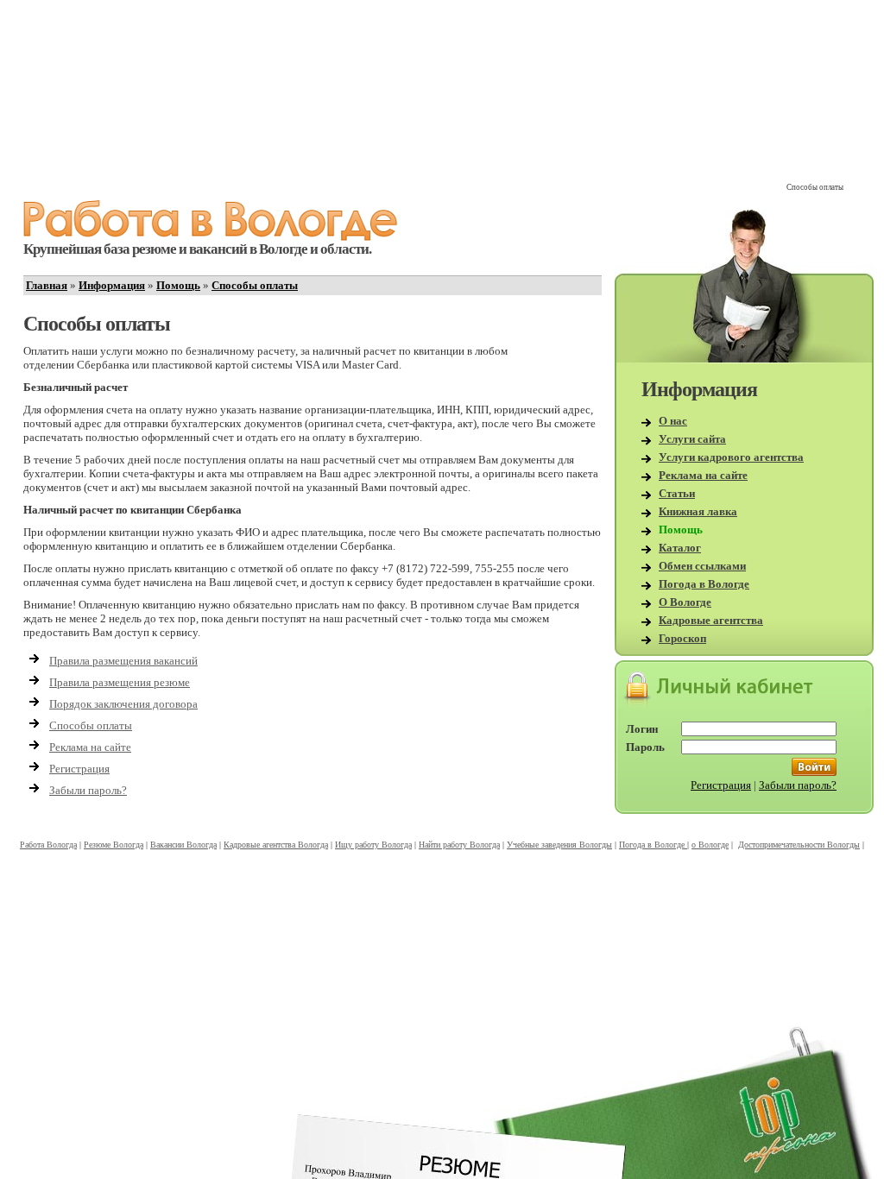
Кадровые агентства (711, 620)
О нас (673, 420)
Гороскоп (682, 638)
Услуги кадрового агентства (731, 457)
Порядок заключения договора (123, 703)
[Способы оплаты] (210, 236)
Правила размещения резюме (119, 682)
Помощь (178, 285)
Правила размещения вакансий (123, 660)
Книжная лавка (698, 511)
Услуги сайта (692, 438)
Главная (46, 285)
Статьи (677, 493)
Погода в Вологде (704, 583)
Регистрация (79, 768)
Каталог (680, 547)
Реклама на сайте (90, 747)
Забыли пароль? (88, 790)
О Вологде (685, 602)
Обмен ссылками (702, 565)
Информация (112, 285)
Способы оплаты (255, 285)
